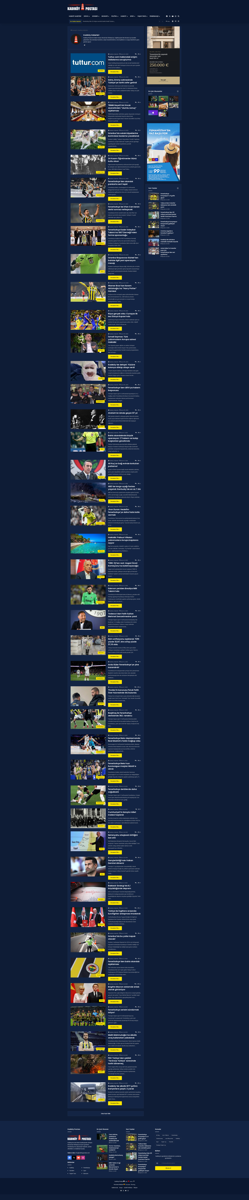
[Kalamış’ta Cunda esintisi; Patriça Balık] (163, 105)
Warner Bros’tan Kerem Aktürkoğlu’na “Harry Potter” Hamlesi (122, 288)
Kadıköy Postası (119, 1181)
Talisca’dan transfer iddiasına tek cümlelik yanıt (168, 205)
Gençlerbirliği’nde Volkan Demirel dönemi (120, 861)
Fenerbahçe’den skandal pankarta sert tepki (120, 182)
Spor (132, 16)
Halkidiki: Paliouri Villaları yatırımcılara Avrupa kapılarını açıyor (123, 540)
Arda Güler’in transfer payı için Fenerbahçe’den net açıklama (168, 251)
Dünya (86, 16)
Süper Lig (163, 1142)
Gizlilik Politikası (128, 1188)
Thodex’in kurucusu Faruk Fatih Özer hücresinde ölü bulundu (123, 691)
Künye (121, 1188)
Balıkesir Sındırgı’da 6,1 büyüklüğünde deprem (119, 887)
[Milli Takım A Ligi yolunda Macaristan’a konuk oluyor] (153, 105)
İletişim (135, 1188)
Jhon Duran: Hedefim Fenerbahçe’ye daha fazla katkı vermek (124, 512)
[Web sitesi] (84, 45)
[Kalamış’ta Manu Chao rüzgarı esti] (163, 113)
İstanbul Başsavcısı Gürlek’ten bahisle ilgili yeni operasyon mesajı (123, 260)
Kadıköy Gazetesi (75, 16)
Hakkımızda (115, 1188)
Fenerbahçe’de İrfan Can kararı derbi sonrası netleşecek (123, 208)
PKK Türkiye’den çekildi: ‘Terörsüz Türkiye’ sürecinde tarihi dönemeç (122, 1061)
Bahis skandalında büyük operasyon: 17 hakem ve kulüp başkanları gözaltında (123, 438)
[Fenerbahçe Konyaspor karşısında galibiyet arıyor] (153, 224)
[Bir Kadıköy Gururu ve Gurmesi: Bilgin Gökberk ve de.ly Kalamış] (173, 105)
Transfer (171, 1142)
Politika (114, 16)
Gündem (95, 16)
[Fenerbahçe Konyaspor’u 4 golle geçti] (153, 196)
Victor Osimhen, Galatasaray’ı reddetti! (114, 1148)
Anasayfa (74, 30)
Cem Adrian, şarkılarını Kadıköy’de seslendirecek (114, 1138)
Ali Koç (158, 1135)
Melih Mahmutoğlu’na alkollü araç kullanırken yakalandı (122, 1036)
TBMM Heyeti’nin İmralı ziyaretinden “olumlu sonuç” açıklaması (122, 108)
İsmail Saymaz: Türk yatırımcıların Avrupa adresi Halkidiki (122, 339)
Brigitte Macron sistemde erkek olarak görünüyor (123, 988)
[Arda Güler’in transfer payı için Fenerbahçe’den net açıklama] (153, 251)
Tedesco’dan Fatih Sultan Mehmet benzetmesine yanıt (122, 615)
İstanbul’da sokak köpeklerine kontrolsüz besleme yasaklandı (123, 134)
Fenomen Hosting (130, 1184)
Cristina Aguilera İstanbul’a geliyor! (92, 21)
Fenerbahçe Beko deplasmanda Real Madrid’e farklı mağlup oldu (124, 739)
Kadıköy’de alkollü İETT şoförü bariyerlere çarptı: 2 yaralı (122, 1087)
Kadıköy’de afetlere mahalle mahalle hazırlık (169, 241)
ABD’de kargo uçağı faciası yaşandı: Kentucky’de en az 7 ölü (124, 487)
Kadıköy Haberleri (91, 35)
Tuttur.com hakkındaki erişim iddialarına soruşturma (122, 58)
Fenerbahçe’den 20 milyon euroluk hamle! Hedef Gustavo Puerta (169, 214)
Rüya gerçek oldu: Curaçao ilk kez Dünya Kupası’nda (123, 315)
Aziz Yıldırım (165, 1135)
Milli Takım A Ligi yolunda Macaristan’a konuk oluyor (114, 1166)
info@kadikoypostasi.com (82, 1153)
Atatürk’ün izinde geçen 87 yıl (122, 413)
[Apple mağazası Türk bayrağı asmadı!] (153, 112)
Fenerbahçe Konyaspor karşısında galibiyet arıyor (169, 224)
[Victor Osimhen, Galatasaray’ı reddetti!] (163, 98)
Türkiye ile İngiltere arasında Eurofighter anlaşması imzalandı (124, 912)
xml (126, 1181)
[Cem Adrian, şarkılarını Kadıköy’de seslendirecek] (153, 98)
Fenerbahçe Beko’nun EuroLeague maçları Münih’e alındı (122, 766)
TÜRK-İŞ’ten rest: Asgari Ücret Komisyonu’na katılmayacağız (123, 564)
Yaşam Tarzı (141, 16)
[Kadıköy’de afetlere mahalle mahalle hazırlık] (153, 242)
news (131, 1181)
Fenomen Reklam (119, 1185)
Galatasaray (159, 1139)
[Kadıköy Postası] (82, 6)
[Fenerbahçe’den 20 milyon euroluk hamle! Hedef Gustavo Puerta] (153, 215)
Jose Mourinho (169, 1139)
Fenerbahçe (154, 16)
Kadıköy (123, 16)
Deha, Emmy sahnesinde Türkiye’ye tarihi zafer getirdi (122, 81)
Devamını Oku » (114, 72)
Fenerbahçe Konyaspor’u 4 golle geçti (168, 196)
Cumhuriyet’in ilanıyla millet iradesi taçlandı (122, 813)
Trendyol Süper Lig (161, 1145)
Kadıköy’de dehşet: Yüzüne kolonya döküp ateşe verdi (121, 366)
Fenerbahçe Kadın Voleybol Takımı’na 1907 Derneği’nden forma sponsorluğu (122, 232)
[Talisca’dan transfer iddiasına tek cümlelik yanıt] (153, 205)
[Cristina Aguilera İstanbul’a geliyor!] (153, 233)
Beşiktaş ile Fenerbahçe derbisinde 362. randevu (120, 714)
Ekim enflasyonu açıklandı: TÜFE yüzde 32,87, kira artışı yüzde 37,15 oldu (123, 642)
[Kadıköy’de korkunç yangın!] (173, 99)
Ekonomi (105, 16)
